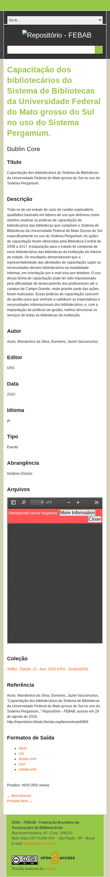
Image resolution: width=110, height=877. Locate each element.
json (22, 764)
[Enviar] (99, 50)
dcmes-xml (27, 759)
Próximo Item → (19, 801)
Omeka (50, 869)
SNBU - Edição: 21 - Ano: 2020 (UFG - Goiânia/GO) (47, 669)
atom (23, 748)
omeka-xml (27, 769)
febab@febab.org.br (40, 844)
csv (21, 754)
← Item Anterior (19, 796)
